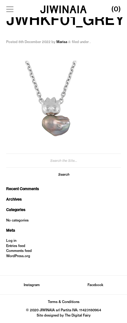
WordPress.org (18, 256)
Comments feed (19, 251)
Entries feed (15, 246)
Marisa (61, 42)
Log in (11, 240)
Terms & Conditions (64, 302)
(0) (116, 9)
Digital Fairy (81, 315)
